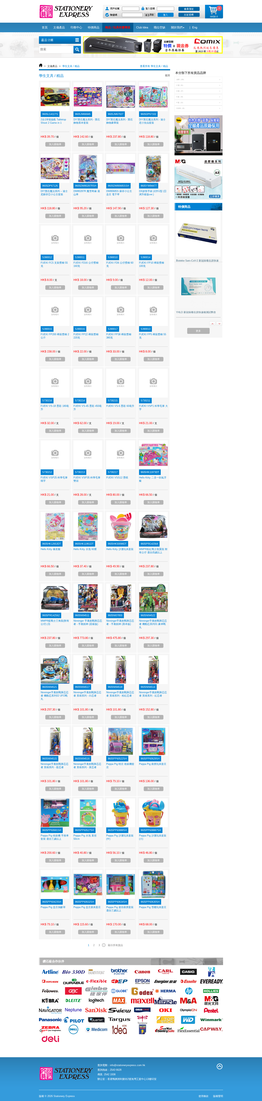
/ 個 (57, 136)
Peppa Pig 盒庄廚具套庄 (87, 907)
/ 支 (55, 280)
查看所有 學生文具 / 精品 (154, 66)
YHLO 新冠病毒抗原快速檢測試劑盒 (196, 312)
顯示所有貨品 (115, 945)
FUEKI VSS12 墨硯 (117, 477)
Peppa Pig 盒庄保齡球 (53, 907)
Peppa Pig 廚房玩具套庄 (152, 764)
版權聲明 (218, 1096)
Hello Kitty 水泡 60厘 (85, 549)
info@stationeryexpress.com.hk (127, 1065)
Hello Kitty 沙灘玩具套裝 (119, 549)
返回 (167, 75)
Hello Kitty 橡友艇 (50, 549)
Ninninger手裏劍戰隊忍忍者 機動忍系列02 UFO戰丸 (54, 695)
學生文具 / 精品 (71, 66)
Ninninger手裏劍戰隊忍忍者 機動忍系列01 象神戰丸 (153, 624)
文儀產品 (52, 66)
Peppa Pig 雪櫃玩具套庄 (152, 907)
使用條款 (203, 1096)
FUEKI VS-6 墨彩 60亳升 (120, 405)
